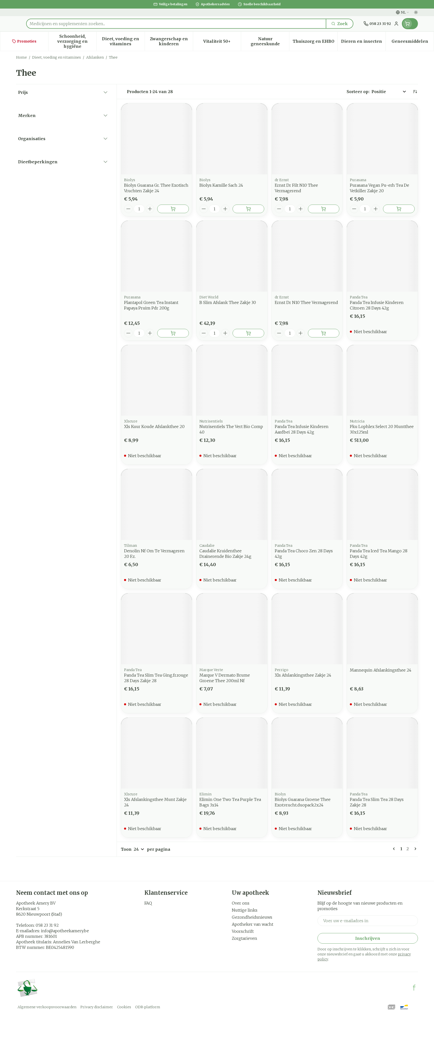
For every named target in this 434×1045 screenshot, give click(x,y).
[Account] (396, 23)
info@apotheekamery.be (65, 930)
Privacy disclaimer (96, 1007)
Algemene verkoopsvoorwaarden (47, 1007)
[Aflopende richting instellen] (415, 92)
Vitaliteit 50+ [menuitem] (222, 42)
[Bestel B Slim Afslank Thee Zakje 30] (248, 333)
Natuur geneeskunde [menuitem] (270, 41)
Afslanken (95, 57)
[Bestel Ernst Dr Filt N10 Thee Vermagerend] (324, 209)
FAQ (148, 903)
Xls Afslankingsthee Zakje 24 (303, 675)
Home (21, 57)
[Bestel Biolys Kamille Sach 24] (248, 209)
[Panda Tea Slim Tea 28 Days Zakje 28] (382, 753)
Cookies (124, 1007)
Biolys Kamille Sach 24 (221, 185)
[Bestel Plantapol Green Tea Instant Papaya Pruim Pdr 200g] (173, 333)
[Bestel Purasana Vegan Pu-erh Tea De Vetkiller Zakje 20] (399, 209)
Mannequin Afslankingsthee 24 (380, 670)
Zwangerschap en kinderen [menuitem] (171, 41)
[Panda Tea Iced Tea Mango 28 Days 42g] (382, 504)
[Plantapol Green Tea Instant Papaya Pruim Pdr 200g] (156, 256)
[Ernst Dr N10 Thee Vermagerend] (307, 256)
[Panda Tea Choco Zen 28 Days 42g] (307, 504)
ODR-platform (147, 1007)
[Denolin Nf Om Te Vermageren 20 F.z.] (156, 504)
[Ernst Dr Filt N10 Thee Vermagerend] (307, 138)
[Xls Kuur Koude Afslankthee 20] (156, 380)
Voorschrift (243, 931)
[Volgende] (414, 848)
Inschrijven (367, 938)
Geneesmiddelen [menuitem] (413, 42)
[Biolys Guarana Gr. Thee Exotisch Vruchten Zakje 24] (156, 138)
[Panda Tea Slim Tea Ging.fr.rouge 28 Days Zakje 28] (156, 628)
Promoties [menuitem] (26, 41)
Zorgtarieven (244, 938)
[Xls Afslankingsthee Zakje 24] (307, 628)
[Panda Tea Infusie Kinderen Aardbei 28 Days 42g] (307, 380)
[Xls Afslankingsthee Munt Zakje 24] (156, 753)
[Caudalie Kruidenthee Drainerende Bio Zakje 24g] (231, 504)
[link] (394, 848)
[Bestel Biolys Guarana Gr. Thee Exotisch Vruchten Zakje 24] (173, 209)
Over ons (240, 903)
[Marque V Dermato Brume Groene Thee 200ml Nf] (231, 628)
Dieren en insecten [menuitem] (363, 42)
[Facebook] (414, 987)
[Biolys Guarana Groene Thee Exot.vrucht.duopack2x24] (307, 753)
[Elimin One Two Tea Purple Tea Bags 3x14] (231, 753)
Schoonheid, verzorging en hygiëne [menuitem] (76, 41)
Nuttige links (244, 910)
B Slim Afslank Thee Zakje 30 (227, 302)
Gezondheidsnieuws (252, 917)
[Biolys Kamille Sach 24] (231, 138)
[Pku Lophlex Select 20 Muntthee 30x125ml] (382, 380)
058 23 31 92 (47, 925)
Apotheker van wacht (252, 924)
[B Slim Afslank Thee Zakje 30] (231, 256)
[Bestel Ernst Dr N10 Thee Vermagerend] (324, 333)
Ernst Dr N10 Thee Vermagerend (306, 302)
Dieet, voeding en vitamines (56, 57)
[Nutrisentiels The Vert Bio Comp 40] (231, 380)
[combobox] (176, 24)
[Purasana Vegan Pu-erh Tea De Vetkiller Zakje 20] (382, 138)
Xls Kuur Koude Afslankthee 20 (154, 426)
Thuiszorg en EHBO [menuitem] (315, 42)
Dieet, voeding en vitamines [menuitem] (123, 41)
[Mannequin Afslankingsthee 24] (382, 628)
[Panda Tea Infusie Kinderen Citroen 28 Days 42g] (382, 256)
